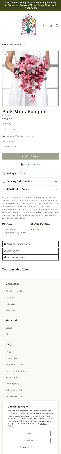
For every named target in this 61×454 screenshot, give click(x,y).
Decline (29, 440)
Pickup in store (25, 136)
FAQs (8, 352)
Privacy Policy (13, 377)
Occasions (11, 297)
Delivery (10, 136)
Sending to (12, 141)
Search (9, 328)
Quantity (6, 123)
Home (5, 44)
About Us (10, 310)
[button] (44, 25)
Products (10, 304)
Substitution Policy (15, 390)
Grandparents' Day (15, 291)
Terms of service (14, 396)
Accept (29, 433)
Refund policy (12, 383)
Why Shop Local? (14, 364)
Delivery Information (16, 371)
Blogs (8, 334)
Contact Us (11, 358)
